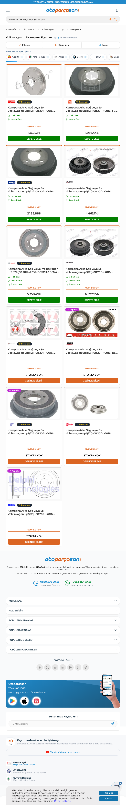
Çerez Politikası (62, 801)
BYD (98, 57)
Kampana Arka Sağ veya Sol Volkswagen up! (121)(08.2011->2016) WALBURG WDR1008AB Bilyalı (88, 270)
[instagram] (55, 667)
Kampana (75, 29)
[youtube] (70, 667)
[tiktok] (86, 667)
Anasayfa (11, 29)
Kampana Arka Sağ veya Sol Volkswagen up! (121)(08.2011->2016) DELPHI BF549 (30, 512)
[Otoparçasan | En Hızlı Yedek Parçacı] (62, 10)
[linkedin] (63, 667)
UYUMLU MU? (34, 126)
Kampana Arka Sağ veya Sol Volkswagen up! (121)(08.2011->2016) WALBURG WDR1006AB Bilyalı (88, 190)
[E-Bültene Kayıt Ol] (112, 723)
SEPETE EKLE (34, 138)
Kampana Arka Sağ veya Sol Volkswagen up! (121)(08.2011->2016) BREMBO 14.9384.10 (88, 432)
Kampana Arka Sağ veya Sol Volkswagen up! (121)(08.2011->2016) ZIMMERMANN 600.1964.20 (30, 351)
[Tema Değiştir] (117, 10)
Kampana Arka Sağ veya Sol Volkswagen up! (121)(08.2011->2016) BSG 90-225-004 (91, 351)
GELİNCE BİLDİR (34, 380)
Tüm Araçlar (28, 29)
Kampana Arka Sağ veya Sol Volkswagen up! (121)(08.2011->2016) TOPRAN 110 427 (30, 109)
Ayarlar (108, 798)
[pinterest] (78, 667)
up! (62, 29)
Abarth (16, 57)
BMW (80, 57)
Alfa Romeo (39, 57)
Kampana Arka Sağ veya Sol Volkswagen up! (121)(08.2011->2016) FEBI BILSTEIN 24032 (92, 109)
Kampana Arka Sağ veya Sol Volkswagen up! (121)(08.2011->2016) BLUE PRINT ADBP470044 (30, 432)
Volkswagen (48, 29)
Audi (61, 57)
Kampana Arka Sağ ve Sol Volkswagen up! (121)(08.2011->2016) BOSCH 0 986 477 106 (34, 270)
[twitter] (47, 667)
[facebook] (39, 667)
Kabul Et (109, 793)
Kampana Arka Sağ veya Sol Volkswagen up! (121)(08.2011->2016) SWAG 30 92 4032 (30, 190)
